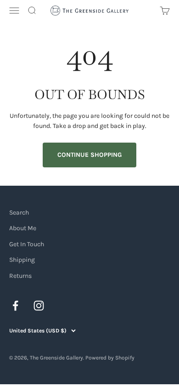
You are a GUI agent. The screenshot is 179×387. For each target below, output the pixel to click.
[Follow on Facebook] (15, 305)
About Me (22, 228)
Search (19, 212)
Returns (20, 276)
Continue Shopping (89, 155)
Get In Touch (26, 244)
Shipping (22, 260)
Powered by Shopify (109, 357)
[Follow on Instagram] (39, 305)
